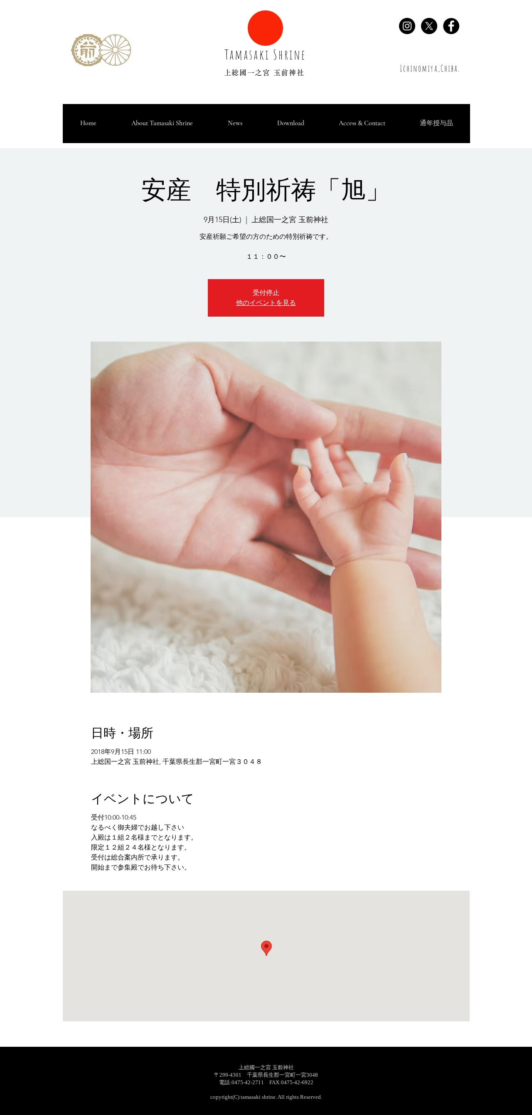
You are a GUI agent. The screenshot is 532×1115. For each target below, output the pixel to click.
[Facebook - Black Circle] (451, 26)
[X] (429, 26)
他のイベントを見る (266, 302)
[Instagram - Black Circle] (407, 26)
